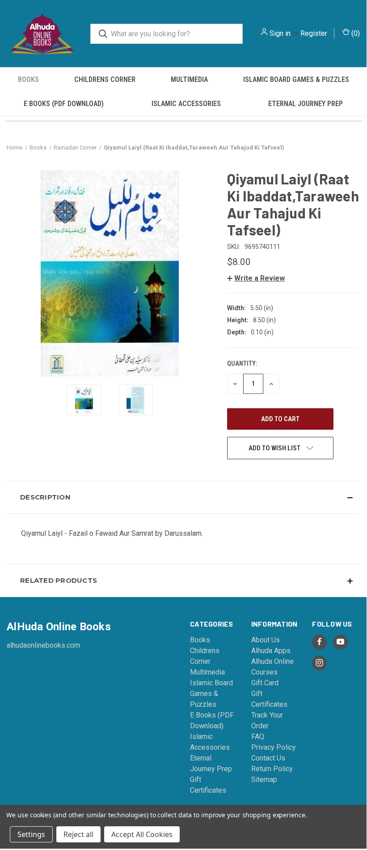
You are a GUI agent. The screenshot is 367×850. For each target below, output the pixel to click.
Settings (31, 834)
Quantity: (242, 363)
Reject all (78, 834)
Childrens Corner (104, 79)
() (355, 33)
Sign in (280, 33)
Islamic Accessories (186, 103)
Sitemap (264, 779)
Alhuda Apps (271, 650)
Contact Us (268, 758)
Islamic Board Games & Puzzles (296, 79)
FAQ (257, 736)
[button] (256, 278)
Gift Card (264, 683)
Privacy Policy (273, 747)
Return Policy (272, 769)
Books (28, 79)
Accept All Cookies (142, 834)
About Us (265, 640)
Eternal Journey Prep (305, 103)
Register (313, 33)
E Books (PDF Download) (64, 103)
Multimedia (189, 79)
